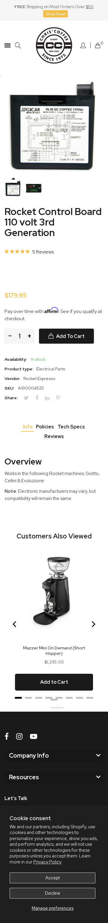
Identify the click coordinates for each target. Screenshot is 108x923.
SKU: (9, 388)
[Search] (18, 45)
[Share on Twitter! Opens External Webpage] (28, 398)
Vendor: (12, 378)
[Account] (83, 45)
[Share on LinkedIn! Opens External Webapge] (49, 398)
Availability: (15, 359)
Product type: (18, 369)
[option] (13, 188)
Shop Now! (55, 14)
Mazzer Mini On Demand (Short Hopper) (54, 650)
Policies (45, 427)
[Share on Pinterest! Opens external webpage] (60, 398)
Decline (52, 893)
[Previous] (15, 624)
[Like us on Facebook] (6, 736)
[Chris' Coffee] (54, 45)
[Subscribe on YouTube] (33, 736)
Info (27, 427)
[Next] (93, 624)
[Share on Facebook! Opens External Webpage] (39, 398)
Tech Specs (71, 427)
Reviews (54, 436)
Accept (52, 878)
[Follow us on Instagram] (19, 736)
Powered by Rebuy (54, 708)
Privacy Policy (47, 862)
